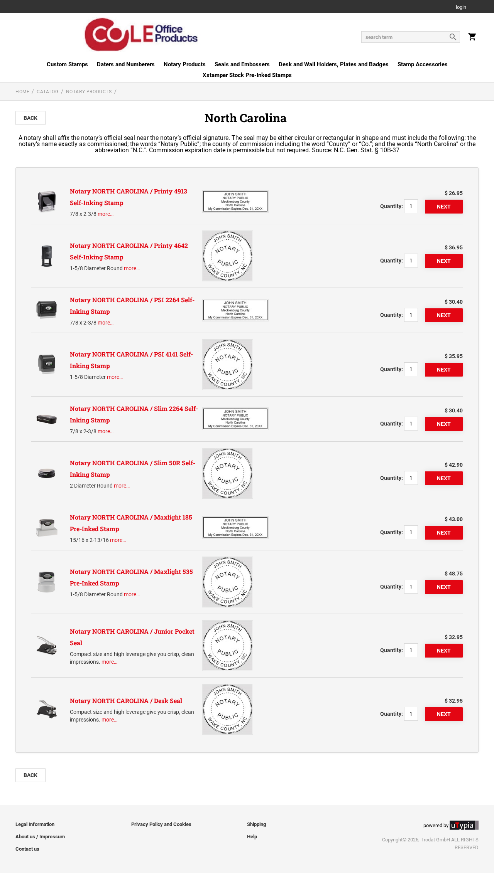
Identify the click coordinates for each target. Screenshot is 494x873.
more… (105, 214)
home (22, 91)
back (30, 118)
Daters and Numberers (126, 64)
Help (252, 836)
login (461, 7)
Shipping (256, 824)
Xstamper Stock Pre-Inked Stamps (247, 75)
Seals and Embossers (242, 64)
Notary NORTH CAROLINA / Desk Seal (126, 700)
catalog (47, 91)
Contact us (27, 849)
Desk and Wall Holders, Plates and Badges (334, 64)
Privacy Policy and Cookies (161, 824)
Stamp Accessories (423, 64)
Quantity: (391, 206)
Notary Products (185, 64)
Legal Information (34, 824)
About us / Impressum (40, 836)
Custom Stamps (67, 64)
